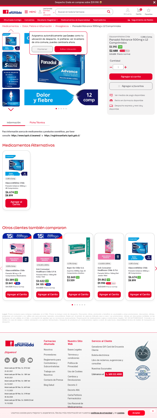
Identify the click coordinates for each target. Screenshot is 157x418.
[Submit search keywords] (109, 12)
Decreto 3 (72, 385)
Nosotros (48, 349)
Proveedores (50, 354)
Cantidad (115, 60)
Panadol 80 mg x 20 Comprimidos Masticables (16, 274)
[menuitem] (140, 20)
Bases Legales (75, 349)
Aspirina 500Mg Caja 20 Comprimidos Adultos (76, 272)
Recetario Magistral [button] (46, 20)
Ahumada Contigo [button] (12, 20)
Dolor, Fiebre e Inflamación (37, 26)
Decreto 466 (74, 390)
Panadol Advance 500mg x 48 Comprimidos (15, 187)
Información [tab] (14, 122)
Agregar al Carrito (16, 203)
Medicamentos (10, 26)
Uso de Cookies (75, 371)
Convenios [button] (29, 20)
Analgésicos (62, 26)
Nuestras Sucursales (102, 368)
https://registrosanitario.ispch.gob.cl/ (62, 136)
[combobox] (84, 12)
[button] (128, 11)
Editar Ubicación (68, 49)
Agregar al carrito (131, 76)
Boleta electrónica (100, 355)
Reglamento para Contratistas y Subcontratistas (52, 363)
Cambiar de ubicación (47, 12)
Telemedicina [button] (99, 20)
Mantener (42, 49)
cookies (120, 413)
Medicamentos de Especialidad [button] (75, 20)
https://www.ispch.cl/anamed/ (26, 136)
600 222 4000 (115, 374)
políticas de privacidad (101, 413)
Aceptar (136, 413)
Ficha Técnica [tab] (37, 122)
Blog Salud (49, 385)
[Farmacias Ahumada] (12, 12)
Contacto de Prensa (53, 380)
